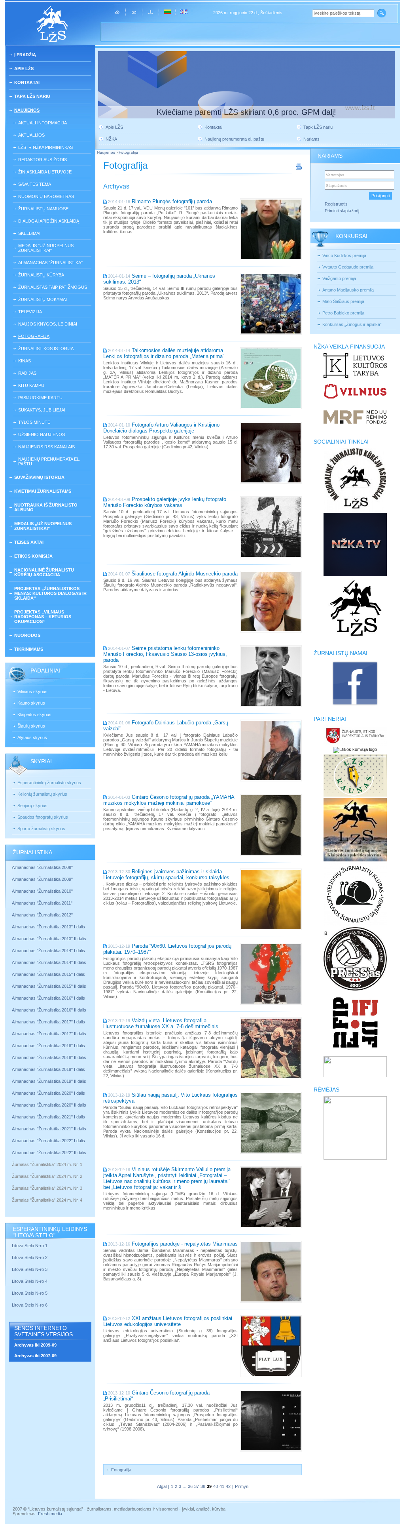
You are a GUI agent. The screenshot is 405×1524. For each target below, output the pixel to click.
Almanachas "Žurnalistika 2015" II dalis (49, 986)
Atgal (162, 1486)
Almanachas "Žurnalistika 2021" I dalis (48, 1116)
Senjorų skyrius (32, 805)
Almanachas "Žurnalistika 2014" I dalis (48, 950)
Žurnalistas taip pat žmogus (52, 287)
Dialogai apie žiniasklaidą (48, 221)
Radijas (27, 373)
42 (228, 1486)
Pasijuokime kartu (40, 397)
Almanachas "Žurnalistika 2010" (42, 891)
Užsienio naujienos (41, 434)
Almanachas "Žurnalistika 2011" (42, 903)
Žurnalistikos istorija (46, 348)
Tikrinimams (28, 649)
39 (209, 1486)
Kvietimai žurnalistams (42, 491)
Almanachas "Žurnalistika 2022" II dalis (49, 1152)
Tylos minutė (34, 422)
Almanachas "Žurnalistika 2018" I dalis (49, 1045)
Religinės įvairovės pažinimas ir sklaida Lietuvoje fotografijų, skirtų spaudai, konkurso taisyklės (166, 874)
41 (222, 1486)
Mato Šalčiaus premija (343, 301)
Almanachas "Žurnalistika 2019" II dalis (49, 1081)
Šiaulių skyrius (31, 726)
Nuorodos (27, 635)
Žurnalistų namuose (43, 208)
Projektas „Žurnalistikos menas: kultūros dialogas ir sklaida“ (50, 593)
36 (190, 1486)
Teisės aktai (29, 542)
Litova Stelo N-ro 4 (30, 1281)
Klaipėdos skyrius (34, 714)
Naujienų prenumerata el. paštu (49, 461)
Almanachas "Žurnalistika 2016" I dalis (48, 998)
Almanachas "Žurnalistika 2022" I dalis (48, 1140)
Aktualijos (31, 135)
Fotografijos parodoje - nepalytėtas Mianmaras (185, 1244)
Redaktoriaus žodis (42, 159)
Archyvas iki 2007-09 (35, 1355)
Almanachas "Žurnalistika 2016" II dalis (49, 1010)
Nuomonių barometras (46, 196)
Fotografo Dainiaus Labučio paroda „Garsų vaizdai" (165, 726)
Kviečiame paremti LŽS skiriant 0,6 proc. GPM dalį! (246, 112)
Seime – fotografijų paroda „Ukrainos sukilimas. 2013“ (159, 279)
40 (215, 1486)
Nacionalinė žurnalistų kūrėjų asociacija (44, 572)
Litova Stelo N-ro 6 (30, 1305)
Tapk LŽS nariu (32, 96)
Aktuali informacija (42, 122)
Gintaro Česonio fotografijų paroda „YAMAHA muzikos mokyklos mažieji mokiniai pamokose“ (168, 800)
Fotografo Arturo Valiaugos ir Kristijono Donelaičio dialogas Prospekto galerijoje (161, 428)
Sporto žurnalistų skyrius (41, 828)
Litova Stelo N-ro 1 (29, 1245)
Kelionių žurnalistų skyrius (42, 794)
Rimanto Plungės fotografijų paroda (172, 201)
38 (203, 1486)
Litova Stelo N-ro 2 (29, 1257)
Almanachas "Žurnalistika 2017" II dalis (49, 1033)
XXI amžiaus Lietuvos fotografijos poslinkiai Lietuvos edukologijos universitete (167, 1321)
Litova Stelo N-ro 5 (30, 1293)
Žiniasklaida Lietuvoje (45, 172)
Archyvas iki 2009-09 (35, 1345)
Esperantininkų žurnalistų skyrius (49, 782)
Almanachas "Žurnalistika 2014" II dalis (49, 962)
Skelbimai (29, 233)
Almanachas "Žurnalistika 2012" (43, 914)
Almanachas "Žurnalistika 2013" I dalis (48, 926)
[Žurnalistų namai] (355, 705)
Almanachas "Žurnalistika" (50, 262)
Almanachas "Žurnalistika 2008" (42, 867)
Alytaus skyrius (32, 737)
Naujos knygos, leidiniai (47, 324)
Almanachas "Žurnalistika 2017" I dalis (48, 1021)
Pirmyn (241, 1486)
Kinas (24, 360)
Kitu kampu (31, 385)
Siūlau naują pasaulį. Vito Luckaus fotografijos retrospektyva (170, 1098)
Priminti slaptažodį (342, 210)
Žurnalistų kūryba (41, 274)
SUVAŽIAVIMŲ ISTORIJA (39, 477)
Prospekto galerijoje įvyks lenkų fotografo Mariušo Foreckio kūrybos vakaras (164, 502)
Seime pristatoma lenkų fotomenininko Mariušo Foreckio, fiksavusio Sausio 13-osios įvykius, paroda (165, 654)
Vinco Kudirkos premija (344, 255)
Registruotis (336, 204)
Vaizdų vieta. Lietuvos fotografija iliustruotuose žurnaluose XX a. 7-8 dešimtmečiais (160, 1023)
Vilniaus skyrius (32, 691)
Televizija (30, 311)
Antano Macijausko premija (348, 290)
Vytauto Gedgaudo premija (347, 267)
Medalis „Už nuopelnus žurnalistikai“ (43, 526)
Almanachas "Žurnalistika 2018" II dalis (49, 1057)
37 (196, 1486)
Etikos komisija (33, 556)
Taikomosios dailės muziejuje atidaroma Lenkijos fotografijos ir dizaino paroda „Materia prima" (164, 353)
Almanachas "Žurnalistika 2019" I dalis (49, 1069)
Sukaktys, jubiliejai (41, 410)
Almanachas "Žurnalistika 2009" (42, 879)
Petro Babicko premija (343, 313)
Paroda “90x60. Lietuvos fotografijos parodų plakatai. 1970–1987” (167, 949)
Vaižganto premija (339, 278)
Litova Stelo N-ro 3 (29, 1269)
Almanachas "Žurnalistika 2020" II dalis (49, 1105)
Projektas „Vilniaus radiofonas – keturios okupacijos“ (42, 617)
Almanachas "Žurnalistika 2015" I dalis (48, 974)
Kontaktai (27, 82)
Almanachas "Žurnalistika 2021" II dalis (49, 1128)
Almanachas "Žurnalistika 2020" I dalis (49, 1093)
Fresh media (50, 1513)
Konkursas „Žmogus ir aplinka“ (352, 324)
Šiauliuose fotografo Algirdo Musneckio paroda (185, 574)
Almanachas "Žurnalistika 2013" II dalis (49, 938)
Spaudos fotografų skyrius (42, 817)
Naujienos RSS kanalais (46, 446)
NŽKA (111, 139)
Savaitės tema (34, 184)
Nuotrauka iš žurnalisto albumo (46, 507)
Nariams (311, 139)
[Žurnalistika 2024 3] (12, 1194)
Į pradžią (25, 54)
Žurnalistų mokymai (42, 299)
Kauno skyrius (31, 703)
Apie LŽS (24, 68)
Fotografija (33, 336)
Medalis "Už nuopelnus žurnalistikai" (46, 248)
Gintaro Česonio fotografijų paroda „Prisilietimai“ (156, 1396)
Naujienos (27, 110)
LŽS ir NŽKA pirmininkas (45, 147)
